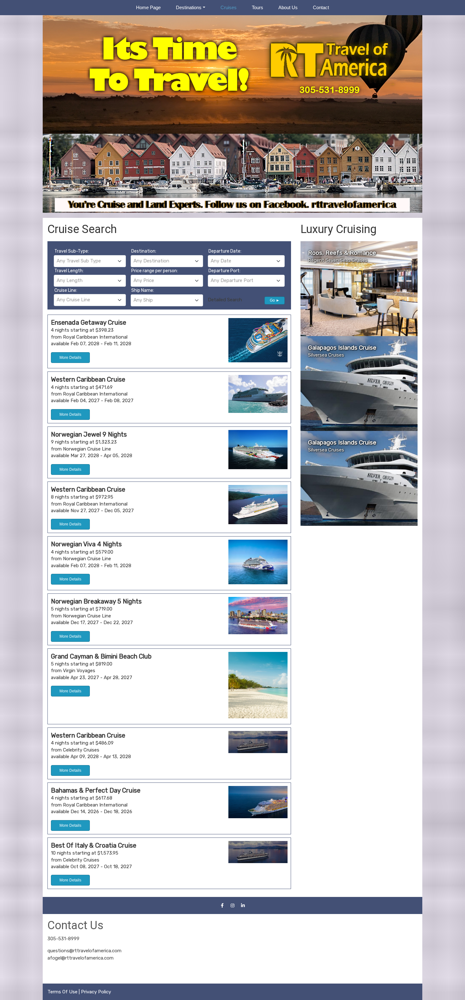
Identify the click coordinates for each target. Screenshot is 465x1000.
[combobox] (90, 261)
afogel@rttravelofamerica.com (80, 958)
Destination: (143, 251)
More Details (70, 357)
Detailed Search (225, 300)
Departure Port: (224, 270)
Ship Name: (142, 290)
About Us (288, 7)
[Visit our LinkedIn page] (243, 905)
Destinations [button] (189, 7)
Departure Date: (224, 251)
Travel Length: (69, 270)
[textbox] (90, 260)
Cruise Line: (65, 290)
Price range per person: (154, 270)
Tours (257, 7)
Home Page (148, 7)
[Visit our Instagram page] (232, 905)
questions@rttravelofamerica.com (84, 951)
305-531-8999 (63, 939)
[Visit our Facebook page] (222, 905)
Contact (321, 7)
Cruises (228, 7)
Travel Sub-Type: (71, 251)
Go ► (275, 300)
